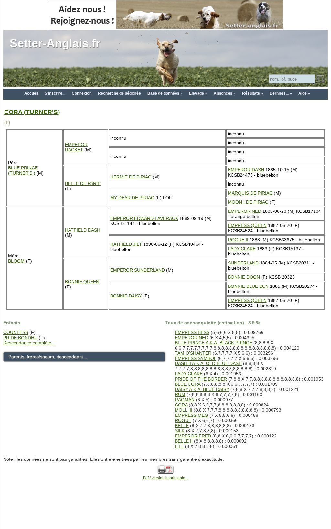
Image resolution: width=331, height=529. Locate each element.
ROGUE (183, 420)
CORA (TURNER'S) (32, 112)
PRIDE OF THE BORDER (201, 379)
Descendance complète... (29, 342)
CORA (181, 404)
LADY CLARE (242, 248)
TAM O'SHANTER (193, 353)
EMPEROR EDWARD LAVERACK (144, 218)
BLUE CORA (187, 384)
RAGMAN (185, 399)
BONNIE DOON (244, 277)
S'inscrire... (55, 93)
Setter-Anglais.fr (55, 43)
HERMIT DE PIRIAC (130, 176)
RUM (180, 394)
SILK (180, 430)
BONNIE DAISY (126, 295)
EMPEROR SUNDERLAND (137, 270)
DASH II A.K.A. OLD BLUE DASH (208, 363)
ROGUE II (238, 239)
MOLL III (183, 410)
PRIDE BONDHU (20, 337)
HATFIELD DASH (82, 229)
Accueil (31, 93)
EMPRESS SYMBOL (195, 358)
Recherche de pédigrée (119, 93)
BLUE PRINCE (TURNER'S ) (23, 170)
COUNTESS (15, 332)
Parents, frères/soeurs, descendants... (47, 356)
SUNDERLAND (243, 262)
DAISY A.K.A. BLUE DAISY (202, 389)
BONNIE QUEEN (82, 281)
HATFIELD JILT (126, 244)
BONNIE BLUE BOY (248, 286)
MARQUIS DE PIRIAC (250, 193)
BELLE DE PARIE (83, 183)
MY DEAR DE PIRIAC (132, 197)
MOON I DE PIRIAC (248, 202)
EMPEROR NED (244, 211)
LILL (179, 446)
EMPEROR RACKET (76, 147)
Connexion (81, 93)
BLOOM (16, 261)
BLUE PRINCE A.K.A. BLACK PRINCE (213, 342)
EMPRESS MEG (191, 415)
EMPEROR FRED (193, 435)
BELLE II (184, 441)
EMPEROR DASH (246, 169)
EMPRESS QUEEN (247, 225)
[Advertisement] (165, 513)
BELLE (182, 425)
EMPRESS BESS (192, 332)
